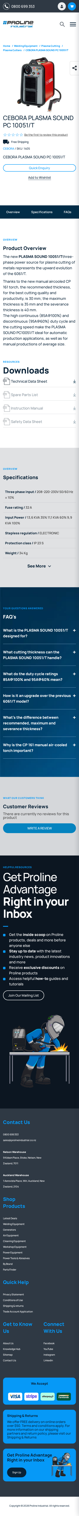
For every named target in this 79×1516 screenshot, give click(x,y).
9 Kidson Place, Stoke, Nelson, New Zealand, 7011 (22, 1157)
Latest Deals (10, 1218)
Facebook (49, 1343)
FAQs (67, 212)
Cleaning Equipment (14, 1241)
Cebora (8, 148)
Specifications (41, 212)
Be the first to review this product (46, 135)
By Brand (8, 1264)
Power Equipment (12, 1252)
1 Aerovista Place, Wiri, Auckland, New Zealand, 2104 (24, 1180)
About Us (8, 1343)
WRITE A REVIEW (39, 828)
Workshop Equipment (15, 1247)
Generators (9, 1229)
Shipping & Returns (21, 1437)
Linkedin (48, 1360)
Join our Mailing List (23, 995)
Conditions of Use (13, 1300)
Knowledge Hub (11, 1349)
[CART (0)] (72, 6)
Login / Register (62, 6)
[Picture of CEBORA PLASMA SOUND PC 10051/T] (39, 84)
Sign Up (16, 1472)
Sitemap (8, 1354)
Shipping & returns (13, 1306)
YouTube (48, 1349)
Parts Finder (9, 1269)
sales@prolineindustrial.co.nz (19, 1140)
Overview (13, 212)
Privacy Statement (13, 1294)
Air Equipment (11, 1235)
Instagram (49, 1354)
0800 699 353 (22, 6)
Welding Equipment (14, 1224)
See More (40, 566)
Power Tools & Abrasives (16, 1258)
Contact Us (9, 1360)
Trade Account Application (18, 1311)
